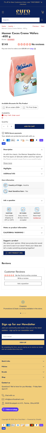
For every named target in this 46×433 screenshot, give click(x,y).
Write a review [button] (23, 278)
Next (42, 26)
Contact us (37, 218)
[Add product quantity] (11, 126)
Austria (10, 26)
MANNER (10, 39)
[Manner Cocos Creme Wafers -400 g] (23, 76)
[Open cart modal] (42, 12)
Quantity (5, 122)
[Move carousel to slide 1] (20, 313)
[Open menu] (3, 12)
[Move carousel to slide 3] (23, 313)
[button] (25, 44)
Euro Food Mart (20, 419)
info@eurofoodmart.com (14, 399)
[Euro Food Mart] (23, 12)
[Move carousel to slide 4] (25, 313)
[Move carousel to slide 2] (22, 313)
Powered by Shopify (34, 419)
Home (4, 26)
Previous (36, 26)
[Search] (42, 20)
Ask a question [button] (23, 284)
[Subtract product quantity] (4, 126)
